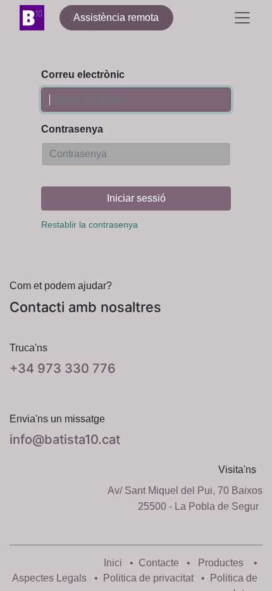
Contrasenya (72, 129)
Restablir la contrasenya (89, 224)
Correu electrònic (83, 74)
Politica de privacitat (148, 578)
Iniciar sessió (136, 198)
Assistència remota (116, 17)
